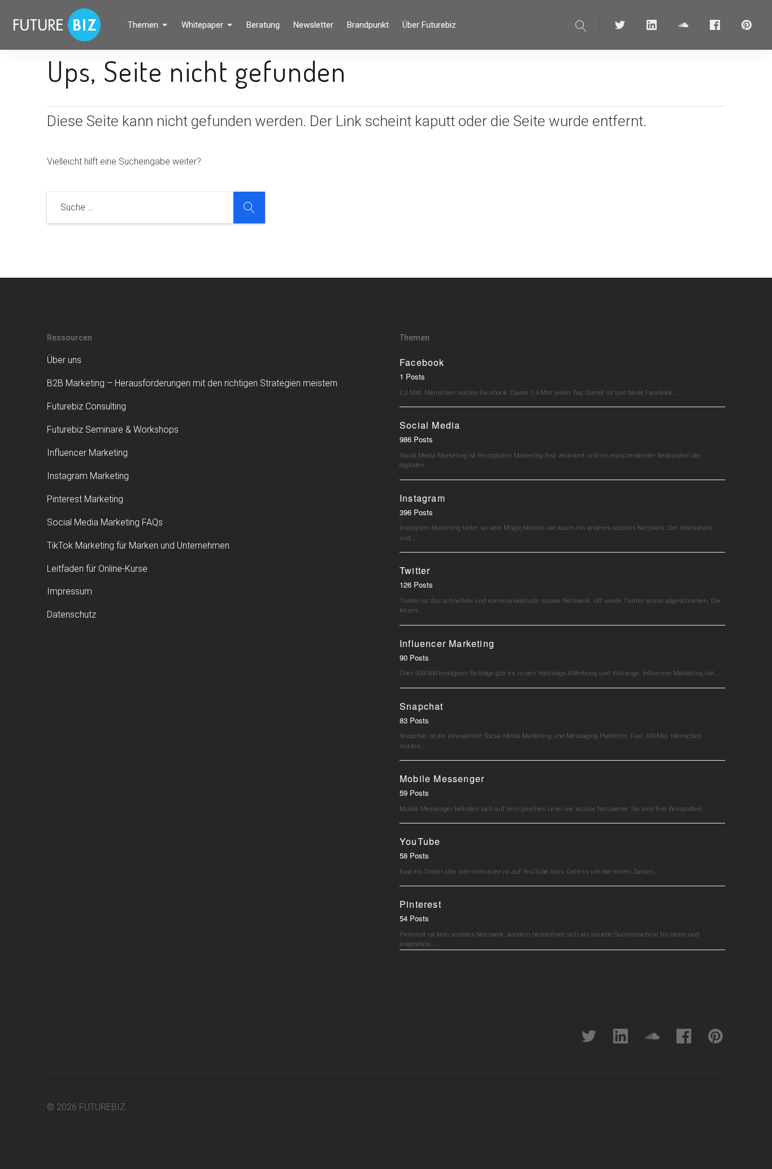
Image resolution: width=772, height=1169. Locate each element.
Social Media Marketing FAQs (105, 522)
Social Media (430, 425)
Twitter (415, 570)
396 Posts (416, 512)
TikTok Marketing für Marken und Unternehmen (138, 545)
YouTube (420, 841)
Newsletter (313, 25)
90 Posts (414, 657)
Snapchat (422, 706)
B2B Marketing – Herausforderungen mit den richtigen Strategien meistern (192, 383)
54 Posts (414, 918)
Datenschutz (71, 614)
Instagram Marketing (88, 476)
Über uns (64, 360)
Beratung (263, 25)
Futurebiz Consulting (86, 406)
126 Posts (416, 584)
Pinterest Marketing (85, 499)
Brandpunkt (368, 25)
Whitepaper (202, 25)
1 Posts (412, 376)
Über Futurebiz (429, 25)
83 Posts (414, 720)
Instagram (422, 497)
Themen (143, 25)
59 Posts (414, 792)
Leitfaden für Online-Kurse (97, 568)
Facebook (422, 362)
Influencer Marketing (87, 452)
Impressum (69, 591)
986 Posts (416, 439)
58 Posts (414, 855)
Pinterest (420, 904)
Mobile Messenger (442, 778)
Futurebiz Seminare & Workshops (113, 429)
